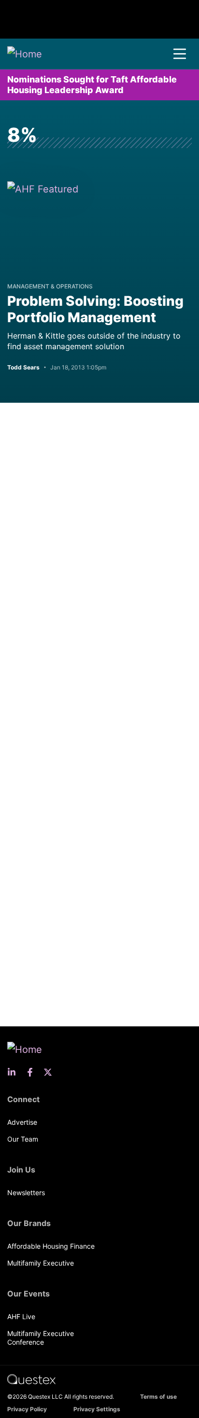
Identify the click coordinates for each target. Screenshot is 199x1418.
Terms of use (158, 1396)
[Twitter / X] (50, 1072)
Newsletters (26, 1192)
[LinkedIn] (14, 1072)
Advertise (22, 1122)
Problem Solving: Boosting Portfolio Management (95, 309)
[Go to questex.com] (31, 1378)
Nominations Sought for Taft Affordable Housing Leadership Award (92, 84)
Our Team (22, 1139)
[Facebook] (33, 1072)
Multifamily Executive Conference (40, 1337)
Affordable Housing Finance (51, 1246)
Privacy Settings (96, 1409)
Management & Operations (50, 286)
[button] (180, 54)
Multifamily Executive (40, 1263)
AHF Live (21, 1316)
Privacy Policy (27, 1409)
